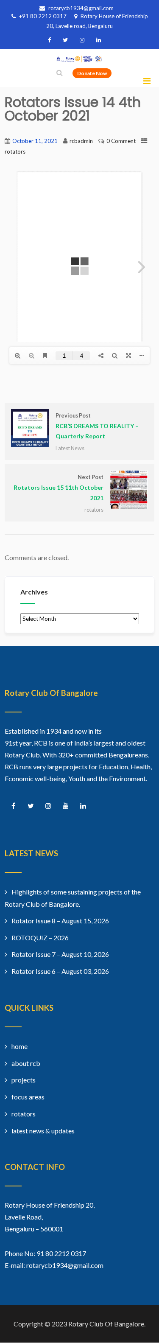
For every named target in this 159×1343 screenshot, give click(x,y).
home (19, 1046)
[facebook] (49, 40)
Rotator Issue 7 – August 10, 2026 (60, 954)
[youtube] (65, 806)
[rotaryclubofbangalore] (79, 60)
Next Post (58, 488)
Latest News (70, 448)
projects (23, 1080)
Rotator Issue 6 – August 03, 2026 (60, 971)
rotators (15, 151)
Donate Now (92, 73)
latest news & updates (43, 1131)
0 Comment (121, 140)
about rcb (25, 1063)
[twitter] (65, 40)
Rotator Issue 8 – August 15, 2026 (60, 921)
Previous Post (97, 426)
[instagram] (82, 40)
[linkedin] (98, 40)
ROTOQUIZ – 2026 (40, 938)
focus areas (28, 1097)
